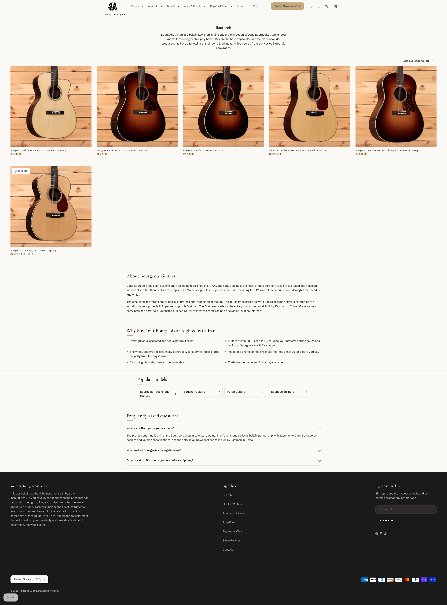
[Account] (318, 6)
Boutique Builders (282, 391)
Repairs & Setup (219, 6)
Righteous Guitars (28, 590)
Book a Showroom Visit (287, 6)
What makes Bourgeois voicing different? (154, 450)
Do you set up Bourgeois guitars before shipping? (160, 460)
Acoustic (153, 6)
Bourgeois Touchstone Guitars (154, 394)
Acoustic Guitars (233, 513)
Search (227, 495)
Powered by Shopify (48, 590)
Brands (171, 6)
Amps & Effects (192, 6)
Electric (135, 6)
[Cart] (335, 6)
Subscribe (387, 520)
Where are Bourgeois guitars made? (151, 428)
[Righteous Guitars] (112, 6)
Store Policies (231, 540)
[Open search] (310, 6)
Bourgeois (119, 14)
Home (108, 14)
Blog (255, 6)
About (240, 6)
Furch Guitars (236, 391)
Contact (228, 549)
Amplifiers (229, 522)
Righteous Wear (233, 531)
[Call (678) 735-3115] (326, 6)
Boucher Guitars (194, 391)
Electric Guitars (232, 504)
